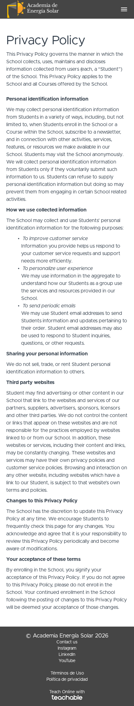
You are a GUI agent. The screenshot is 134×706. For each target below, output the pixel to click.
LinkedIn (67, 654)
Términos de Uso (67, 673)
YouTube (67, 661)
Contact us (67, 642)
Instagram (67, 648)
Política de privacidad (67, 679)
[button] (124, 9)
